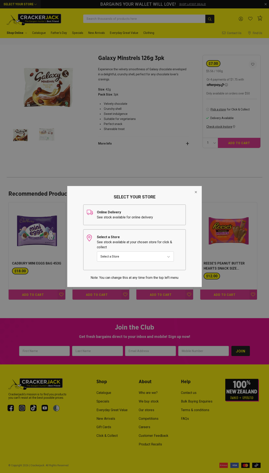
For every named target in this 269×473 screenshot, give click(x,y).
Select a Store (109, 256)
